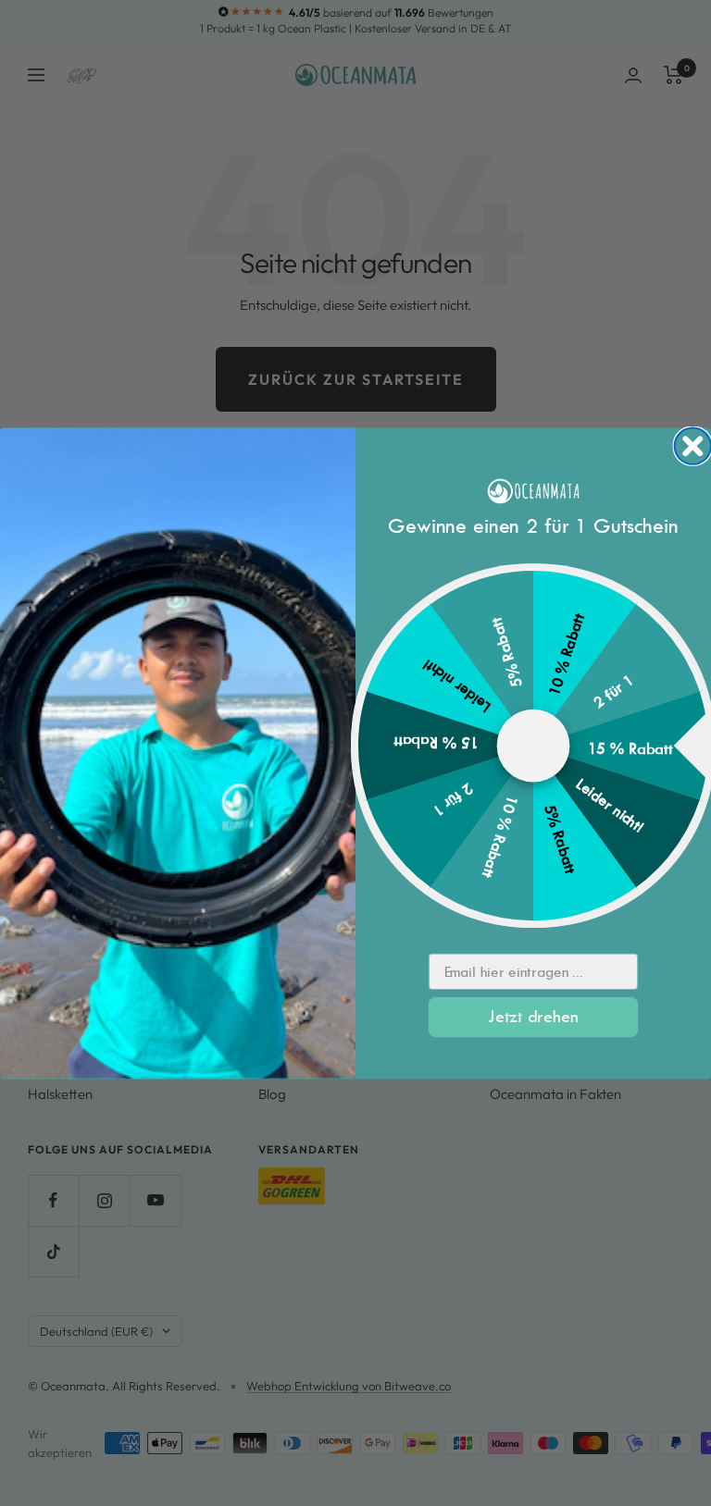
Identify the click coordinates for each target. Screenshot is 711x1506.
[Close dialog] (693, 445)
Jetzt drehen (533, 1016)
